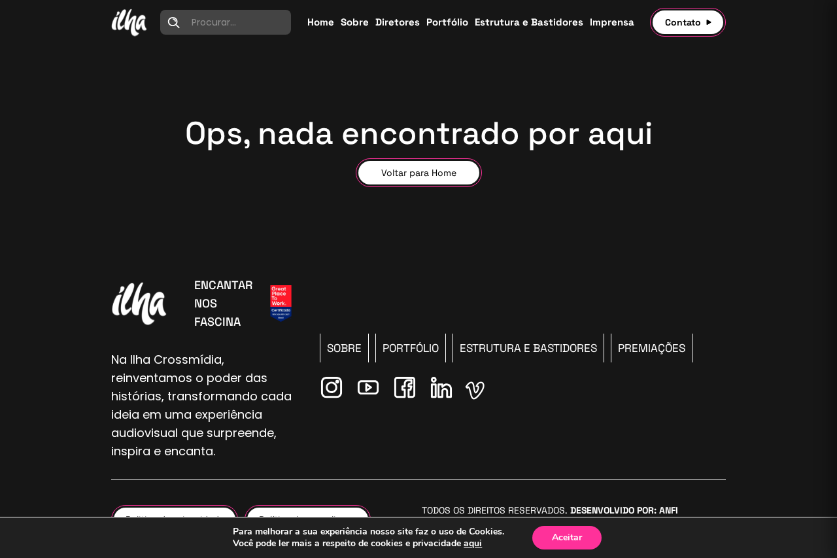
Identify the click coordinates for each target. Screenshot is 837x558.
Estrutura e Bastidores (528, 348)
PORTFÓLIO (411, 348)
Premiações (651, 348)
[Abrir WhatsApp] (804, 525)
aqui (473, 543)
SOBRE (344, 348)
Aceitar (567, 537)
